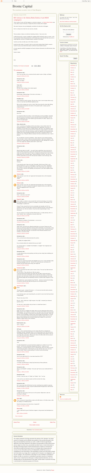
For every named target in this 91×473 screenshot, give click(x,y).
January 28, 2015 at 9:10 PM (23, 196)
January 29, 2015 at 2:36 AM (23, 248)
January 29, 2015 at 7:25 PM (23, 337)
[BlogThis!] (36, 66)
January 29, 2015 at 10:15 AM (23, 326)
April (72, 74)
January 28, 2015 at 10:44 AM (23, 108)
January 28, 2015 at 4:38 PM (23, 180)
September (73, 115)
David (18, 398)
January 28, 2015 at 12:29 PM (23, 157)
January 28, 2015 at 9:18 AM (23, 82)
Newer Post (17, 422)
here (61, 51)
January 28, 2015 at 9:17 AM (23, 76)
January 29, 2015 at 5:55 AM (23, 265)
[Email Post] (32, 65)
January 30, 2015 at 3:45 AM (23, 351)
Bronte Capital (22, 6)
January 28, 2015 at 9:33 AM (23, 89)
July (71, 120)
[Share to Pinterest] (40, 66)
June (72, 70)
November (73, 65)
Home (34, 422)
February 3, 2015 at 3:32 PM (23, 380)
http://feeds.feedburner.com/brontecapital (68, 21)
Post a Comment (18, 416)
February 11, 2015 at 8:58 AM (23, 388)
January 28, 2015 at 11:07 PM (23, 215)
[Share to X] (37, 66)
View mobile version (34, 425)
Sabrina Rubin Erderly (47, 22)
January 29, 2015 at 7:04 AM (23, 283)
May (71, 72)
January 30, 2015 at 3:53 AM (23, 358)
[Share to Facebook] (38, 66)
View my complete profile (65, 399)
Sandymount (19, 267)
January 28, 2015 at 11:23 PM (23, 222)
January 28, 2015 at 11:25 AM (23, 143)
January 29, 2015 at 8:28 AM (23, 320)
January (72, 108)
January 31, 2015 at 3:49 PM (23, 364)
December (73, 86)
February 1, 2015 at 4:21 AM (23, 371)
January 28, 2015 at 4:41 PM (23, 190)
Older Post (52, 422)
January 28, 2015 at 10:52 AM (23, 121)
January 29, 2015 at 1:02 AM (23, 233)
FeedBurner (71, 36)
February (73, 97)
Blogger (52, 470)
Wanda (18, 408)
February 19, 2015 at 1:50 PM (23, 405)
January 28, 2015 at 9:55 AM (23, 96)
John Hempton (20, 285)
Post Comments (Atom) (37, 429)
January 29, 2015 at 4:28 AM (23, 256)
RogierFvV (19, 199)
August (72, 101)
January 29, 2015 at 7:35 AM (23, 306)
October (72, 67)
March (72, 83)
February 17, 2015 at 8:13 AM (23, 395)
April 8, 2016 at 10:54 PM (22, 413)
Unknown (19, 174)
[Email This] (34, 66)
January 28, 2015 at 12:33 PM (23, 171)
